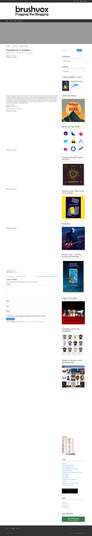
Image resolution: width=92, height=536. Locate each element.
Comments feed (65, 505)
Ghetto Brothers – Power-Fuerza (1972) (16, 276)
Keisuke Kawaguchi (14, 106)
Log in (63, 502)
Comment (8, 284)
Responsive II (73, 533)
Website (8, 311)
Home (8, 46)
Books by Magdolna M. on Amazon (70, 468)
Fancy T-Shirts (65, 477)
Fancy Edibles (65, 476)
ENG (74, 1)
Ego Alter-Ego (65, 474)
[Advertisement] (46, 33)
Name (7, 301)
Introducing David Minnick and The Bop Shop (48, 276)
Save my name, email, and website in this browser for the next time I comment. (26, 316)
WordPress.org (65, 507)
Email (7, 306)
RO (77, 1)
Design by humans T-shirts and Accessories (72, 472)
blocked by (74, 520)
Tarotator (64, 481)
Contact (85, 1)
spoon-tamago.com (18, 108)
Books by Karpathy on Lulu (68, 467)
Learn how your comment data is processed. (34, 321)
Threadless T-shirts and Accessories (70, 483)
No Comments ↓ (29, 53)
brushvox (15, 46)
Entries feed (65, 504)
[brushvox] (32, 10)
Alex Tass (64, 463)
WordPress (84, 533)
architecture (14, 272)
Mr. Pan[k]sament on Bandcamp (69, 479)
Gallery (81, 1)
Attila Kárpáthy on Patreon (68, 465)
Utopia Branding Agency (67, 485)
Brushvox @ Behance (67, 470)
